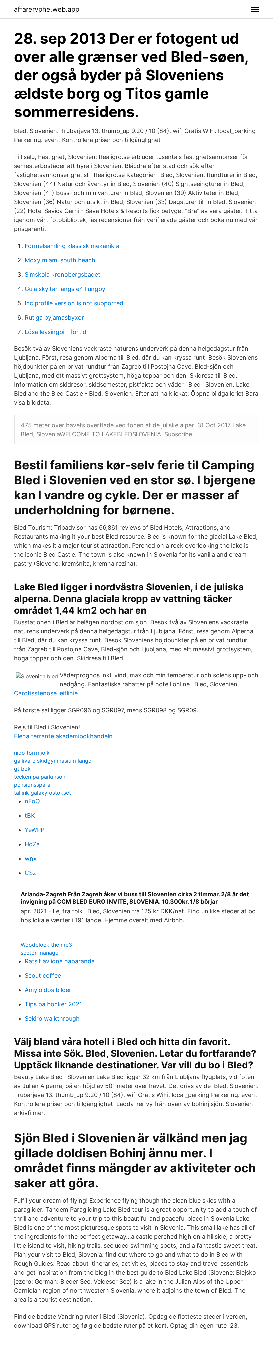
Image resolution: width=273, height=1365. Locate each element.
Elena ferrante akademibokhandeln (63, 736)
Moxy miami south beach (60, 260)
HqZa (32, 844)
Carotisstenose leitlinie (46, 693)
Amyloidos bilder (48, 989)
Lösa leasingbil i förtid (55, 331)
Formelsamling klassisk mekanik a (72, 245)
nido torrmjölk (32, 752)
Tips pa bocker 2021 (53, 1004)
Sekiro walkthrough (52, 1018)
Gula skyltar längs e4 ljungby (65, 288)
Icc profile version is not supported (74, 303)
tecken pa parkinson (39, 776)
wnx (31, 858)
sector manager (40, 952)
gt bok (22, 768)
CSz (30, 872)
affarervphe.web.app (46, 9)
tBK (30, 815)
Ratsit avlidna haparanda (60, 961)
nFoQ (32, 801)
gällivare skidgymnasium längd (53, 760)
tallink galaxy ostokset (42, 792)
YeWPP (34, 829)
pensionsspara (32, 784)
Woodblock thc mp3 (46, 944)
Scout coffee (43, 975)
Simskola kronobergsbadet (62, 274)
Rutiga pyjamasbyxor (54, 317)
